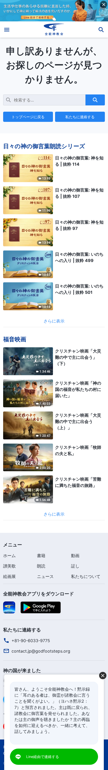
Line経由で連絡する (42, 756)
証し (75, 566)
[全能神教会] (54, 29)
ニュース (45, 576)
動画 (75, 555)
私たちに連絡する (80, 117)
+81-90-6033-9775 (31, 640)
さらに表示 (54, 321)
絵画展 (9, 576)
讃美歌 (9, 566)
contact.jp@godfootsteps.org (41, 651)
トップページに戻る (28, 117)
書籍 (41, 555)
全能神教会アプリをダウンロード (38, 593)
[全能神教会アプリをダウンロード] (9, 607)
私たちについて (85, 576)
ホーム (9, 555)
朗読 (41, 566)
